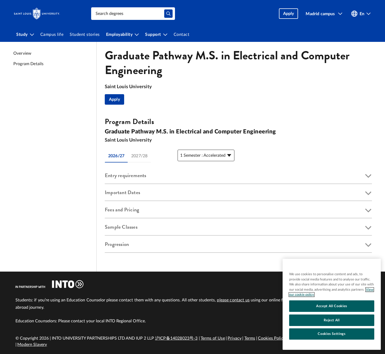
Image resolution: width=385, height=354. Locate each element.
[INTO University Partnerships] (49, 284)
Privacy (234, 338)
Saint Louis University (128, 87)
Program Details (28, 64)
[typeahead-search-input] (168, 13)
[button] (238, 176)
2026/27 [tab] (116, 156)
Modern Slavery (32, 344)
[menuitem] (25, 34)
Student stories (85, 34)
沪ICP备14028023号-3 (176, 338)
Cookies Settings (332, 334)
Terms (249, 338)
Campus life (52, 34)
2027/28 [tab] (139, 156)
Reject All (332, 320)
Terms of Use (213, 338)
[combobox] (133, 13)
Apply (114, 99)
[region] (332, 304)
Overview (22, 53)
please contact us (233, 300)
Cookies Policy (271, 338)
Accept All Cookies (331, 306)
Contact (182, 34)
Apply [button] (288, 14)
